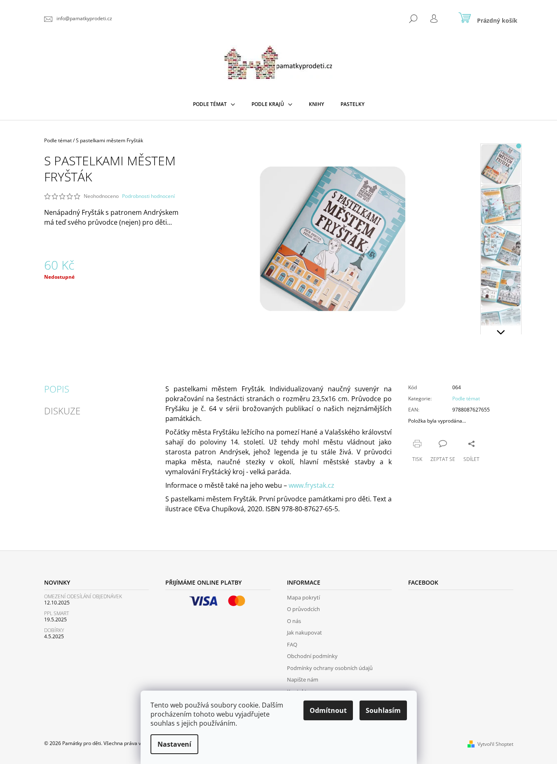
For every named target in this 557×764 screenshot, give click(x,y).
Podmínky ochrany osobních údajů (330, 668)
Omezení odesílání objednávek (83, 596)
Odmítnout (328, 710)
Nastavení (174, 744)
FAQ (292, 644)
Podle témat (466, 398)
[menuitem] (214, 104)
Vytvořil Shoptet (495, 744)
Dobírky (54, 630)
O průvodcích (303, 609)
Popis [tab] (56, 389)
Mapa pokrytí (303, 597)
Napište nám (302, 679)
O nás (294, 621)
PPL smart (56, 613)
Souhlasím (383, 710)
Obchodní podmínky (312, 656)
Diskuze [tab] (62, 411)
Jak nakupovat (304, 632)
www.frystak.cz (311, 485)
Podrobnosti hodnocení (148, 196)
